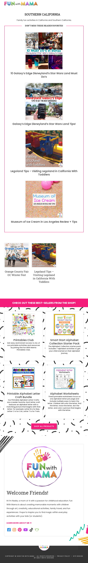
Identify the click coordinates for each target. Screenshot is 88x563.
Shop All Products (44, 426)
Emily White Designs (45, 558)
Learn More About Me (18, 523)
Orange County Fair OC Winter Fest (17, 273)
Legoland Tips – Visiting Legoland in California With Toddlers (44, 277)
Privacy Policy (63, 556)
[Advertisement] (39, 544)
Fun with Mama (21, 4)
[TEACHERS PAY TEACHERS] (37, 530)
